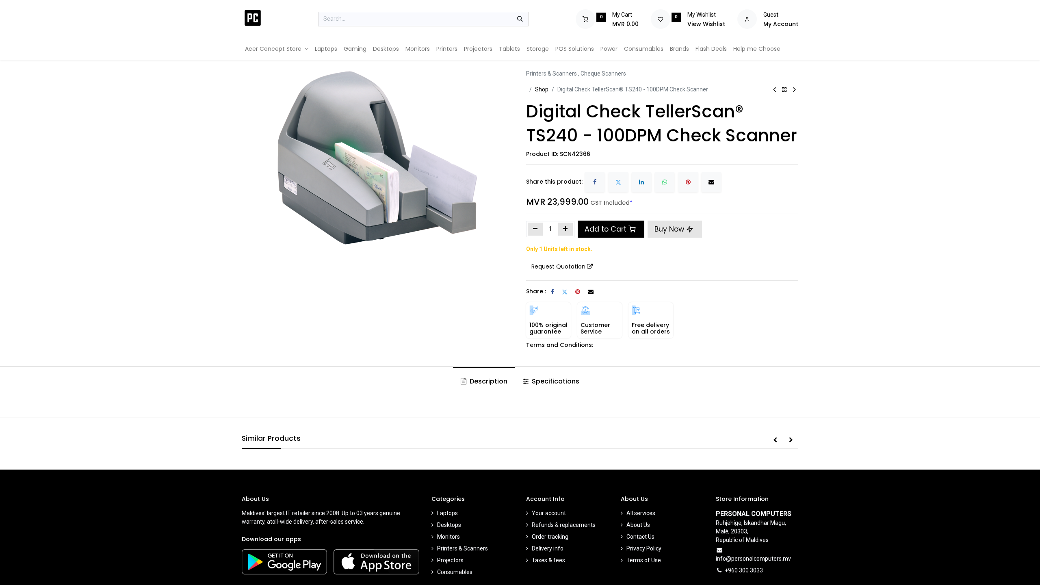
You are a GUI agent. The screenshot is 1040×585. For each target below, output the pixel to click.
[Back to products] (784, 90)
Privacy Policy (643, 548)
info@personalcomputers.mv (753, 558)
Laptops (447, 513)
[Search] (520, 19)
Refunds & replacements (564, 525)
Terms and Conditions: (559, 345)
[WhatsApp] (664, 182)
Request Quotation (558, 266)
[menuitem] (277, 48)
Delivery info (547, 548)
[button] (562, 267)
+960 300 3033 (744, 570)
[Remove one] (535, 229)
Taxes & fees (548, 560)
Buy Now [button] (670, 229)
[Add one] (565, 229)
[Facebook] (594, 182)
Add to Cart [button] (605, 229)
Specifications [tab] (554, 381)
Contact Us (640, 536)
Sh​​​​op (541, 89)
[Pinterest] (688, 182)
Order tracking (550, 536)
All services (640, 513)
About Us (638, 525)
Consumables (454, 572)
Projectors (450, 560)
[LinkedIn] (641, 182)
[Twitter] (618, 182)
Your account (549, 513)
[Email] (711, 182)
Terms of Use (643, 560)
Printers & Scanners (462, 548)
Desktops (449, 525)
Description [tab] (487, 381)
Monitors (448, 536)
